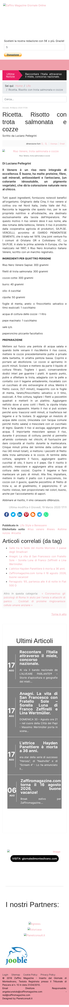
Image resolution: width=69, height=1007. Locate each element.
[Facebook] (28, 30)
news (51, 529)
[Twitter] (40, 30)
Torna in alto (59, 614)
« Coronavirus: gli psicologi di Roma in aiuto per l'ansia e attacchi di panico (34, 597)
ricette (17, 533)
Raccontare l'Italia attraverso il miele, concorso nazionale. (43, 75)
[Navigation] (65, 65)
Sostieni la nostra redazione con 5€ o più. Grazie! (34, 40)
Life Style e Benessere (33, 525)
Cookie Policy (30, 974)
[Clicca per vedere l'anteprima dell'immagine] (34, 151)
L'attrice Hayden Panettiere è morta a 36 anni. (37, 568)
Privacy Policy (48, 974)
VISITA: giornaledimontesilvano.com (34, 858)
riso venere (36, 529)
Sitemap (15, 974)
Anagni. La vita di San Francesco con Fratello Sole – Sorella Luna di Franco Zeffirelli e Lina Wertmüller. (37, 560)
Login (5, 974)
